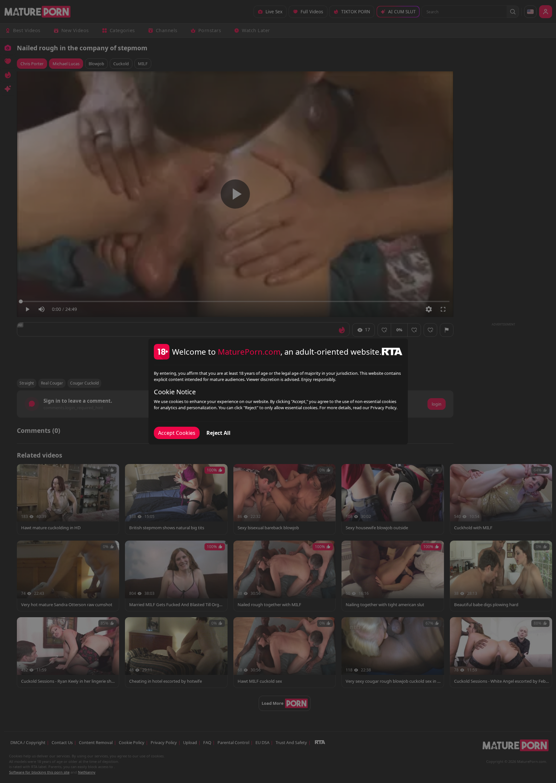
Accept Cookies (176, 432)
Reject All (218, 432)
